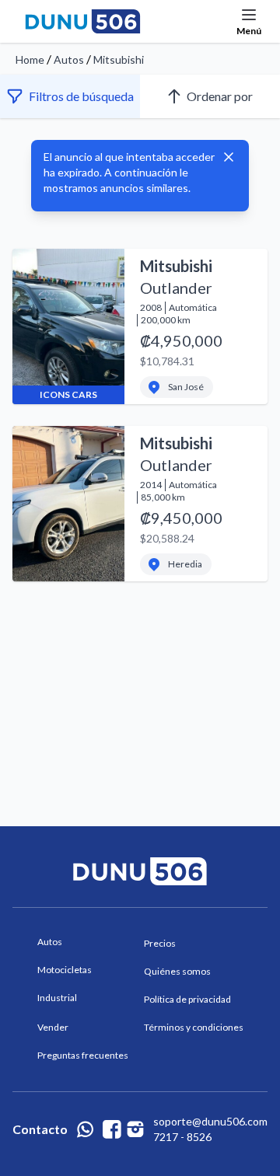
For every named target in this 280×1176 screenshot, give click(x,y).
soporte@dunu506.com (210, 1121)
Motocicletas (64, 969)
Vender (52, 1027)
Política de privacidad (187, 999)
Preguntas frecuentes (82, 1055)
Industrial (57, 997)
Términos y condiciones (193, 1027)
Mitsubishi (118, 59)
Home (30, 59)
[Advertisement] (140, 666)
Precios (160, 943)
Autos (69, 59)
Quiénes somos (177, 971)
